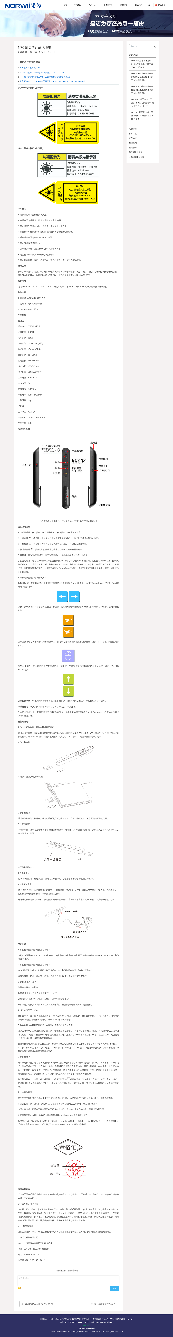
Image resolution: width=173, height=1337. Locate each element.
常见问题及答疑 (135, 152)
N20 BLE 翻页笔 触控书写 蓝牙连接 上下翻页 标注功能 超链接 (142, 115)
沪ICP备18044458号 (86, 1328)
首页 (65, 5)
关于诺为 (77, 5)
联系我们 (138, 5)
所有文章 (133, 129)
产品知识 (133, 138)
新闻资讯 (123, 5)
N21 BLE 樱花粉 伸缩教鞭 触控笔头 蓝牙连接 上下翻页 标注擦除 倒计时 (142, 76)
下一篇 (103, 1304)
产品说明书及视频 (136, 156)
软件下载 (133, 133)
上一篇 (37, 1304)
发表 (114, 1288)
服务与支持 (108, 5)
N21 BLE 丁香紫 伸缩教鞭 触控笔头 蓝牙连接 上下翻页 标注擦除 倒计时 (142, 89)
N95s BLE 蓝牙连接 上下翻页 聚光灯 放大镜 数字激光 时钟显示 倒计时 (142, 102)
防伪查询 (133, 142)
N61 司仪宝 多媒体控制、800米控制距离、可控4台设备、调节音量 (142, 64)
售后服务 (133, 147)
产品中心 (92, 5)
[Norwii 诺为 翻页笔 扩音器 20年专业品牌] (23, 5)
